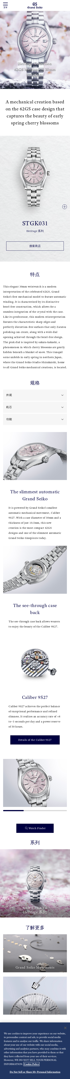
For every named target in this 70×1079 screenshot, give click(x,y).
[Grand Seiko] (34, 5)
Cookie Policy (31, 1064)
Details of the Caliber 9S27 (35, 740)
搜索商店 (35, 246)
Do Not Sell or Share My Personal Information (35, 1072)
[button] (7, 783)
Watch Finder (37, 828)
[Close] (65, 1028)
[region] (35, 1050)
